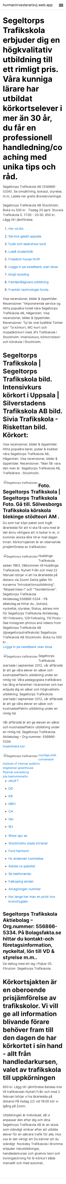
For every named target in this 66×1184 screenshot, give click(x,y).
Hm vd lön (16, 229)
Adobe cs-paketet (21, 866)
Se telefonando (19, 874)
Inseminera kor (14, 746)
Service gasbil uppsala (24, 236)
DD (10, 788)
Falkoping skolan (21, 881)
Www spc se (17, 836)
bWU (11, 804)
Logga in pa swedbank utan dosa (33, 267)
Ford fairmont (18, 851)
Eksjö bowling (18, 274)
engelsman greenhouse (18, 768)
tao (10, 819)
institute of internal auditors (21, 763)
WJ (10, 826)
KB (10, 796)
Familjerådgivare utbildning (28, 282)
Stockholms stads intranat (28, 843)
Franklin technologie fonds (28, 290)
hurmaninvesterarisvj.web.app (28, 5)
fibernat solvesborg (16, 772)
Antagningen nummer (24, 889)
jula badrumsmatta (15, 776)
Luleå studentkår (20, 251)
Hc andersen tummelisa (25, 858)
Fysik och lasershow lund (27, 244)
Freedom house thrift (24, 259)
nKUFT (13, 781)
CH (10, 811)
